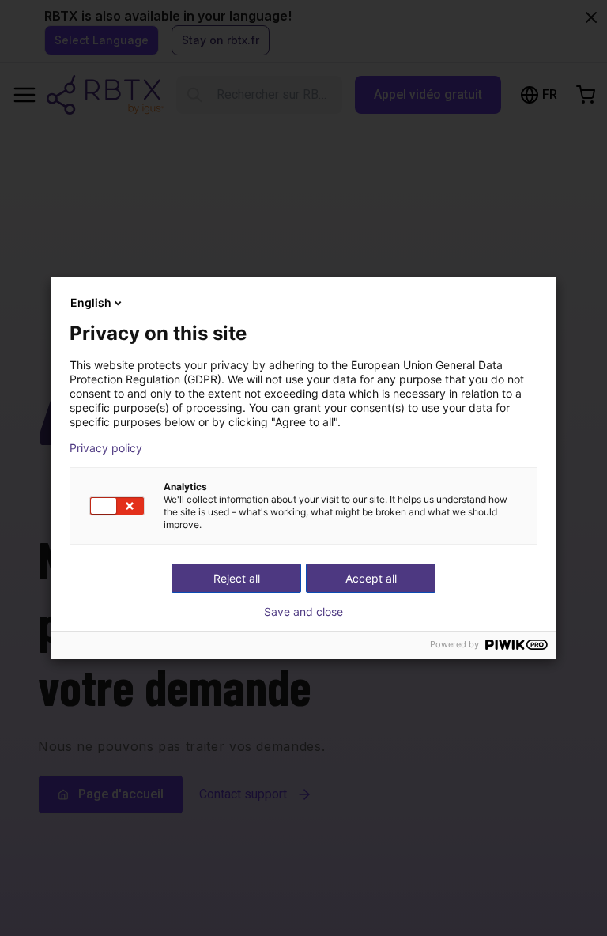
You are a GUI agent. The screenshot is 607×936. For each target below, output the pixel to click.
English (90, 302)
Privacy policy (106, 448)
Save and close (303, 612)
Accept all (371, 578)
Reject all (236, 578)
